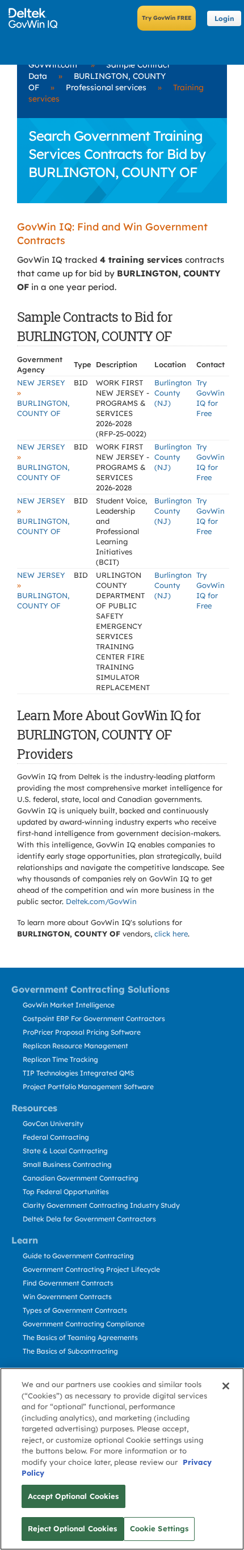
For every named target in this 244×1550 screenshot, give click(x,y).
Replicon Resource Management (75, 1045)
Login (224, 18)
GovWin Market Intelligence (69, 1005)
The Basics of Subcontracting (70, 1351)
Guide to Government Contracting (78, 1255)
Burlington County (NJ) (173, 393)
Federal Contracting (56, 1137)
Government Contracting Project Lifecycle (91, 1269)
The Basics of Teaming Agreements (80, 1337)
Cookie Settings (159, 1528)
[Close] (225, 1385)
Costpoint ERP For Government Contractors (94, 1018)
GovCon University (53, 1123)
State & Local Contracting (65, 1150)
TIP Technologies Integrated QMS (78, 1073)
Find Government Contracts (68, 1283)
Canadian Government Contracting (80, 1178)
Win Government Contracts (67, 1296)
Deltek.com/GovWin (101, 901)
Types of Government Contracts (75, 1310)
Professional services (106, 87)
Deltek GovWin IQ (36, 18)
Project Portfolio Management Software (88, 1086)
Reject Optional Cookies (72, 1528)
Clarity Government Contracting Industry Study (101, 1205)
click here (171, 933)
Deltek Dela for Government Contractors (89, 1219)
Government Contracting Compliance (84, 1324)
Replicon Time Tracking (60, 1059)
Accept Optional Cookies (73, 1496)
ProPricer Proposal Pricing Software (82, 1032)
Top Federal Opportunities (66, 1191)
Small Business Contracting (67, 1164)
